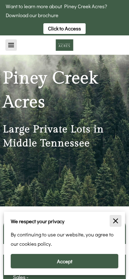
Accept (64, 261)
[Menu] (11, 45)
